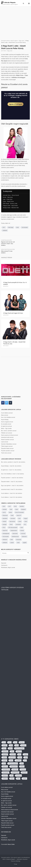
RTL (25, 524)
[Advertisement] (15, 23)
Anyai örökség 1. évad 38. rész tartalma (11, 466)
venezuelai (18, 539)
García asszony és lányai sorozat (9, 435)
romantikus (18, 524)
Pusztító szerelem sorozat (7, 450)
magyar (25, 518)
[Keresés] (28, 553)
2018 (15, 506)
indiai (12, 515)
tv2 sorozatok (25, 227)
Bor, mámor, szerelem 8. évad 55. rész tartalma (13, 462)
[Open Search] (23, 3)
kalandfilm (5, 518)
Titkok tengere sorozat (6, 446)
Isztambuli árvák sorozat (7, 437)
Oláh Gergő (10, 227)
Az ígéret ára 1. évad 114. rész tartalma (11, 470)
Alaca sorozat (4, 415)
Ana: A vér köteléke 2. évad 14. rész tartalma (12, 474)
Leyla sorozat (4, 442)
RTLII (4, 527)
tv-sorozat (23, 533)
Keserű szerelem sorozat (7, 439)
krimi (19, 518)
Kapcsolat (3, 563)
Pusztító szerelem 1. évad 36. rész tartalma (12, 477)
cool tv (4, 512)
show (17, 227)
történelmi (5, 539)
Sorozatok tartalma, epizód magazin (9, 40)
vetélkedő (5, 230)
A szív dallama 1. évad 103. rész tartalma (11, 497)
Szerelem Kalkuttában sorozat (8, 444)
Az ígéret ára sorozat (6, 426)
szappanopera (14, 530)
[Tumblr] (10, 402)
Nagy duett (21, 40)
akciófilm (22, 506)
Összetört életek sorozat (7, 448)
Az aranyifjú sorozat (6, 424)
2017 (4, 227)
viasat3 (12, 542)
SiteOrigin (18, 861)
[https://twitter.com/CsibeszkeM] (6, 402)
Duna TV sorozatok (19, 512)
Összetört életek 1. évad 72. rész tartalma (11, 481)
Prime (11, 524)
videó (18, 542)
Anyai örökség (4, 419)
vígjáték (24, 542)
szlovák (22, 530)
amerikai (5, 509)
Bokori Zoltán (11, 844)
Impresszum (4, 565)
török (12, 539)
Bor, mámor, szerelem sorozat (8, 430)
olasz (26, 521)
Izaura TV (19, 515)
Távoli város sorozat (6, 453)
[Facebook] (3, 402)
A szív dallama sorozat (7, 413)
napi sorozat (12, 521)
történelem (24, 536)
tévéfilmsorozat (15, 536)
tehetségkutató (6, 533)
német (19, 521)
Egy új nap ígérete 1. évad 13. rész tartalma (12, 485)
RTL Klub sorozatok (13, 527)
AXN (11, 509)
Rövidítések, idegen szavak (8, 567)
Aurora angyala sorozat (7, 422)
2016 (4, 506)
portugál (4, 524)
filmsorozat (5, 515)
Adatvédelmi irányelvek (22, 859)
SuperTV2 (5, 530)
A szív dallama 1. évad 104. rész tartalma (11, 493)
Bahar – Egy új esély (6, 428)
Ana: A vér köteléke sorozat (8, 417)
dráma (10, 512)
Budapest (23, 509)
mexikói (4, 521)
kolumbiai (13, 518)
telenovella (15, 533)
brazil (16, 509)
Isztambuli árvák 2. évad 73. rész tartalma (11, 489)
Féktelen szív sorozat (6, 433)
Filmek (15, 864)
